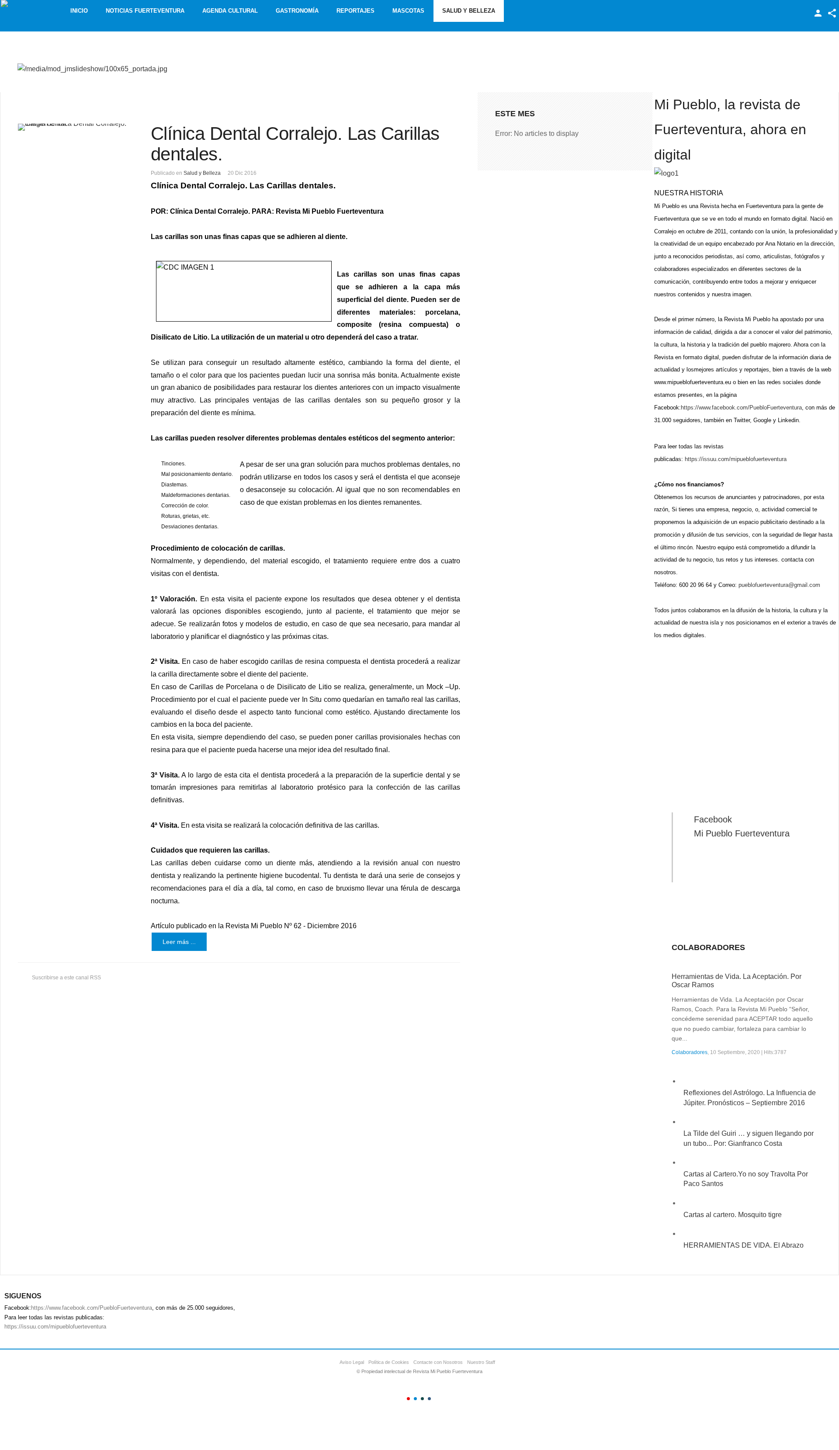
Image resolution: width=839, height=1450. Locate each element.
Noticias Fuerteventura (145, 10)
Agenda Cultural (230, 10)
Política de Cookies (388, 1362)
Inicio (79, 10)
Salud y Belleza (468, 10)
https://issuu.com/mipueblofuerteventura (736, 459)
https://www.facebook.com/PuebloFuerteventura (741, 407)
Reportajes (355, 10)
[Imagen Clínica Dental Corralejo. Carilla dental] (73, 127)
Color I (408, 1398)
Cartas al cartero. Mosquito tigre (732, 1214)
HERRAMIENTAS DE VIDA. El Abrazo (743, 1245)
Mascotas (408, 10)
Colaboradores (689, 1052)
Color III (422, 1398)
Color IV (429, 1398)
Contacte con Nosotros (438, 1362)
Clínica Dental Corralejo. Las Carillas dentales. (295, 143)
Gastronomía (297, 10)
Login (818, 13)
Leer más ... (179, 941)
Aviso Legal (352, 1362)
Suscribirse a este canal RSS (66, 978)
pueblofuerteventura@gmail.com (779, 585)
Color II (415, 1398)
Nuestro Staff (481, 1362)
